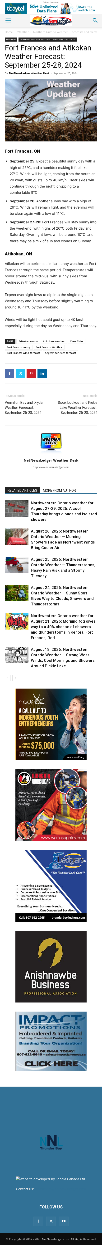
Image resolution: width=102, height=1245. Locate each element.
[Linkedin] (42, 373)
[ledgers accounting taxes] (51, 886)
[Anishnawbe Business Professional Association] (51, 966)
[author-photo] (51, 454)
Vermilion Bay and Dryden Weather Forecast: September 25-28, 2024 (24, 407)
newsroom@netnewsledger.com (60, 1189)
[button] (8, 20)
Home (9, 32)
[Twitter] (20, 373)
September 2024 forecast (60, 353)
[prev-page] (8, 678)
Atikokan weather (54, 341)
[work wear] (51, 805)
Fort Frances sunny (19, 347)
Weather (23, 32)
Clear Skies (76, 341)
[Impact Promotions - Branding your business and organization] (51, 1041)
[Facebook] (9, 373)
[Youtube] (64, 1221)
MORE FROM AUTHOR (59, 490)
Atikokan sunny (28, 341)
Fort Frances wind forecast (23, 353)
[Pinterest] (31, 373)
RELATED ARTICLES (22, 490)
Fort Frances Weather (49, 347)
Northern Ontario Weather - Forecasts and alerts (65, 32)
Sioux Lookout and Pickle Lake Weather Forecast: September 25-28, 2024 (77, 407)
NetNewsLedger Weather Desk (29, 73)
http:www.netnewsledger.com (51, 467)
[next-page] (15, 678)
